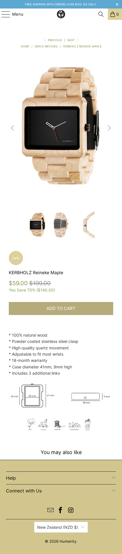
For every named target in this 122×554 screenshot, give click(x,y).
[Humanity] (61, 14)
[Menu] (3, 14)
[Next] (108, 128)
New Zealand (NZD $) (57, 527)
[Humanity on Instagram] (71, 510)
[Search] (101, 14)
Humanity (68, 541)
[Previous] (13, 128)
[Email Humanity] (50, 510)
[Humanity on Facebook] (60, 510)
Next (71, 40)
